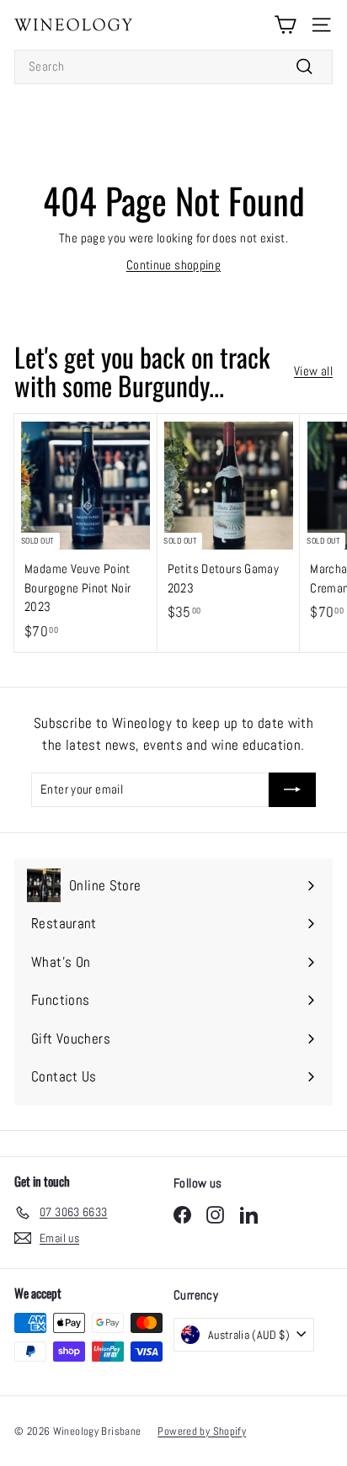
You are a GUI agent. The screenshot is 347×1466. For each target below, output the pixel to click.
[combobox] (173, 67)
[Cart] (285, 25)
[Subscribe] (292, 790)
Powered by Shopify (201, 1431)
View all (313, 371)
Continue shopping (173, 265)
